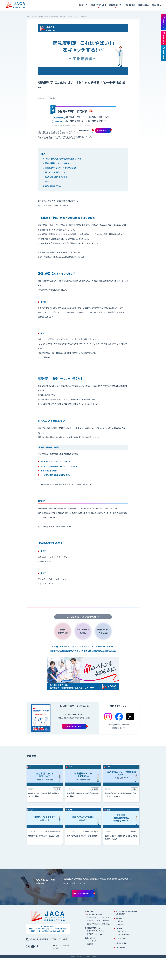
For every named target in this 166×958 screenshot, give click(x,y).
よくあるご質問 (130, 5)
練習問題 (120, 924)
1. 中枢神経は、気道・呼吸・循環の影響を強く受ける (63, 158)
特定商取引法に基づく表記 (61, 946)
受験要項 (120, 921)
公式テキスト (122, 931)
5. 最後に (46, 181)
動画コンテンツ (90, 938)
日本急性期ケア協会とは (95, 914)
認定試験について (115, 5)
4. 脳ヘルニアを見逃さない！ (54, 172)
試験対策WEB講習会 (124, 934)
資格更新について (96, 934)
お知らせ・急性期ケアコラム (40, 17)
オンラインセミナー (93, 941)
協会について (83, 5)
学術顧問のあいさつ (98, 917)
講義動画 (90, 944)
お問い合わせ (156, 5)
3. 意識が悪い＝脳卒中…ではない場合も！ (59, 167)
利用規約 (55, 948)
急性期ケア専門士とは (98, 5)
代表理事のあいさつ (98, 924)
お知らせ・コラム (143, 5)
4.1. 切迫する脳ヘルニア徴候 (56, 176)
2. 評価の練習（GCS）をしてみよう (56, 163)
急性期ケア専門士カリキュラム (96, 931)
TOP (28, 17)
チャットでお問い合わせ (81, 893)
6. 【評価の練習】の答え (52, 185)
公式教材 (119, 928)
